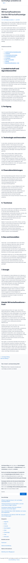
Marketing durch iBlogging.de (7, 551)
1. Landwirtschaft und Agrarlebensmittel (13, 51)
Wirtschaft (6, 536)
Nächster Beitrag (5, 358)
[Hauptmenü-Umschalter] (4, 3)
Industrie (6, 526)
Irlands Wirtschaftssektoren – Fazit (12, 62)
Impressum (3, 542)
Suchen (3, 491)
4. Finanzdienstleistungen (10, 56)
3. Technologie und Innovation (11, 55)
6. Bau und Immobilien (9, 59)
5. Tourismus (7, 58)
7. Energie (7, 61)
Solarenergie (7, 532)
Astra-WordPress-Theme (14, 559)
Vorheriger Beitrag (5, 356)
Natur (5, 530)
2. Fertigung (7, 53)
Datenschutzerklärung (6, 545)
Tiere (5, 534)
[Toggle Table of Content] (2, 49)
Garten (5, 523)
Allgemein (6, 521)
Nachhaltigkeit (7, 528)
